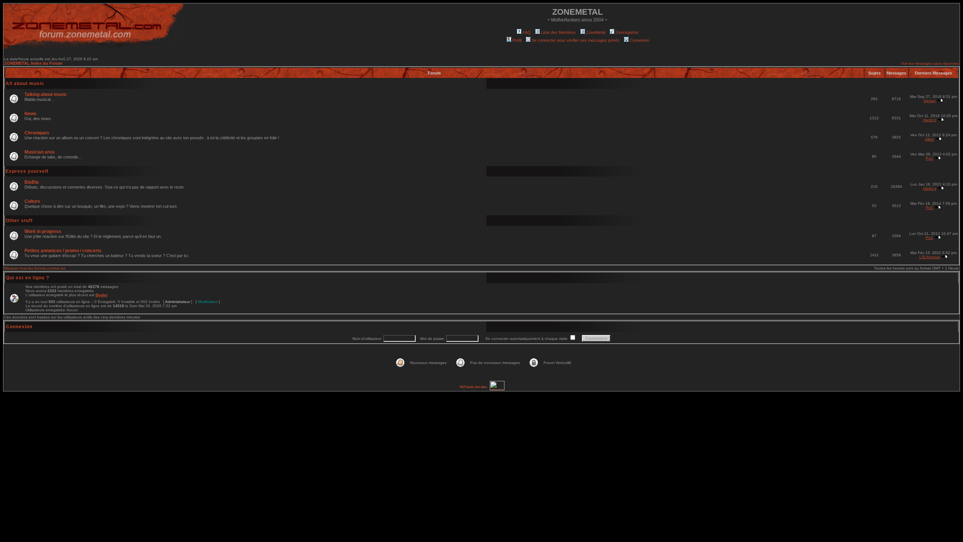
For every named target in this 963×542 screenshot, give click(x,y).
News (30, 113)
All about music (25, 83)
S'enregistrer (627, 32)
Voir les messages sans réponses (930, 63)
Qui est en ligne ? (27, 277)
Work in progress (42, 231)
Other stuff (19, 220)
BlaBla (31, 182)
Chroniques (36, 133)
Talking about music (45, 94)
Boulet (101, 295)
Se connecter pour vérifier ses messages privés (576, 40)
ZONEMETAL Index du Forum (33, 63)
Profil (516, 40)
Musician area (39, 152)
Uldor (929, 139)
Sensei (930, 101)
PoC (929, 158)
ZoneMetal (595, 32)
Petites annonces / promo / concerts (63, 250)
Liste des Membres (558, 32)
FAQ (527, 32)
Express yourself (27, 171)
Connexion (639, 40)
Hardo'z (929, 120)
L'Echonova (929, 257)
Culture (32, 201)
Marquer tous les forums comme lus (34, 268)
